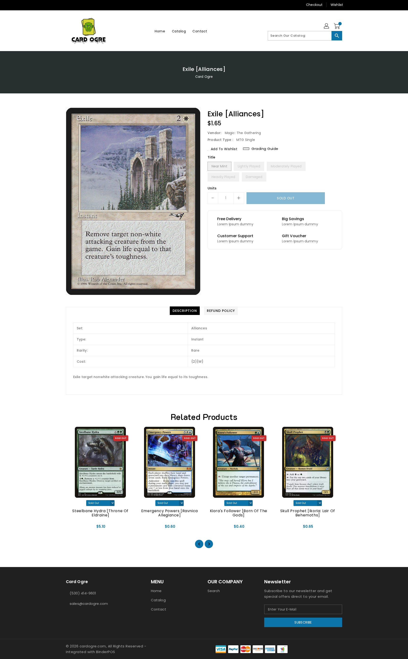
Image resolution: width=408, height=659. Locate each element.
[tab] (185, 310)
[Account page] (327, 26)
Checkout (314, 4)
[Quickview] (73, 528)
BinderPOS (105, 651)
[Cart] (337, 26)
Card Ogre (204, 76)
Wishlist (337, 4)
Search (214, 590)
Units (212, 188)
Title (212, 157)
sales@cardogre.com (89, 603)
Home (156, 590)
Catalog (158, 600)
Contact (158, 609)
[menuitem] (160, 31)
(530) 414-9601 (83, 593)
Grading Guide (264, 148)
